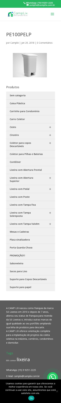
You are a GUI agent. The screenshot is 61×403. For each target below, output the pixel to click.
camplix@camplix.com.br (27, 376)
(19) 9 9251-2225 (27, 370)
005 (7, 360)
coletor (13, 360)
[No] (57, 391)
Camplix (14, 42)
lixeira (23, 359)
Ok (31, 398)
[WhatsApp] (52, 377)
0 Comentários (45, 42)
